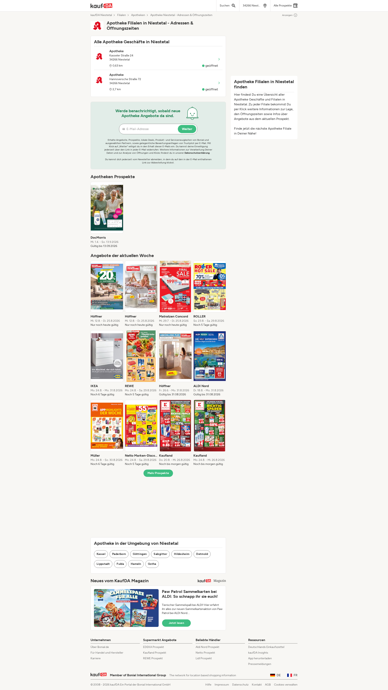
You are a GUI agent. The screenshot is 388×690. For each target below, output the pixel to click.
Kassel (101, 554)
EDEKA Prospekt (153, 647)
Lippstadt (103, 564)
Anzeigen (287, 15)
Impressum (222, 684)
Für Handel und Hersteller (107, 652)
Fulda (120, 564)
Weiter (187, 129)
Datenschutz (240, 684)
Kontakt (257, 684)
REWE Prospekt (153, 658)
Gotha (152, 564)
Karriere (96, 658)
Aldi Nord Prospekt (207, 647)
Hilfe (208, 684)
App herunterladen (260, 658)
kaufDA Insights (258, 652)
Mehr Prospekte (158, 473)
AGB (268, 684)
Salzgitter (160, 554)
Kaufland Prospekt (154, 652)
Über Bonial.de (100, 647)
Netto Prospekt (205, 652)
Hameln (136, 564)
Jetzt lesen (176, 623)
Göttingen (140, 554)
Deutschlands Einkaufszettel (266, 647)
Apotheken (138, 15)
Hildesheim (182, 554)
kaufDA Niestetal (101, 15)
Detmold (202, 554)
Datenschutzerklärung (197, 152)
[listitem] (107, 215)
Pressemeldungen (259, 664)
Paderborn (119, 554)
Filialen (121, 15)
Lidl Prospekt (204, 658)
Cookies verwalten (285, 684)
